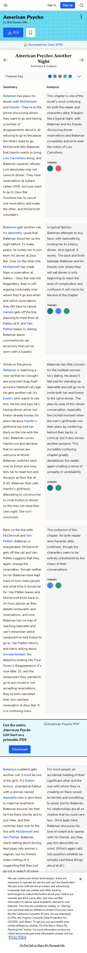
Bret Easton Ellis (17, 22)
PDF (15, 32)
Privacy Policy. (17, 937)
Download (19, 749)
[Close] (80, 879)
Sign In (51, 5)
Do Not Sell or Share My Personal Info (42, 945)
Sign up (68, 5)
